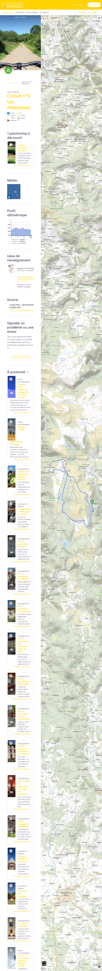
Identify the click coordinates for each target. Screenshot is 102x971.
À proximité (44, 12)
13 (10, 735)
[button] (99, 966)
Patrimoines (20, 12)
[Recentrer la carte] (43, 18)
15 (14, 735)
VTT (18, 83)
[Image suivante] (12, 387)
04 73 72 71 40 (22, 281)
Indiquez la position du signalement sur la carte (21, 357)
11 (12, 563)
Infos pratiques (32, 12)
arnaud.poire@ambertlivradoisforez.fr (31, 279)
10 (10, 563)
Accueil (12, 83)
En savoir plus (77, 5)
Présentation (8, 12)
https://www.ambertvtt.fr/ (27, 277)
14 (12, 735)
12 (14, 563)
